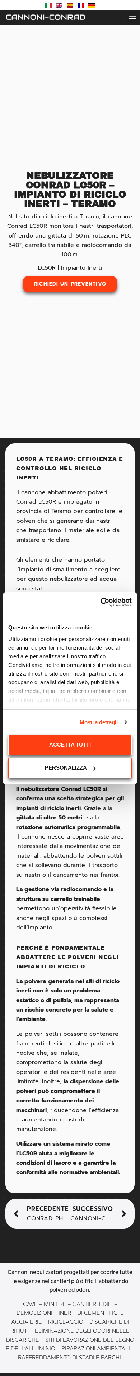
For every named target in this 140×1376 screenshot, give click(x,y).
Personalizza (66, 768)
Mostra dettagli (99, 722)
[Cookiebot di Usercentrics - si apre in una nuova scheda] (101, 602)
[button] (132, 17)
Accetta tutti (70, 745)
